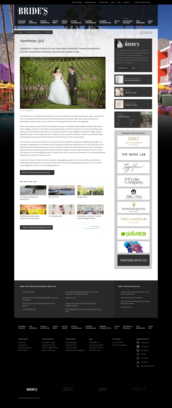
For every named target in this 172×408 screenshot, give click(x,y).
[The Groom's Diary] (103, 389)
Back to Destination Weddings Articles (37, 227)
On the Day (116, 22)
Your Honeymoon (140, 22)
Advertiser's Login (48, 342)
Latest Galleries (71, 348)
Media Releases (71, 342)
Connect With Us (142, 339)
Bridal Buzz (145, 342)
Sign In (134, 68)
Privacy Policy (118, 342)
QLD (130, 122)
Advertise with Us (24, 348)
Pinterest (144, 358)
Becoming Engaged (22, 22)
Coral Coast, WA (29, 292)
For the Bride (55, 22)
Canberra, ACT (70, 298)
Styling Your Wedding (76, 22)
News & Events (103, 2)
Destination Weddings (127, 22)
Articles (48, 32)
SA (117, 125)
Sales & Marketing (48, 350)
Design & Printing (48, 345)
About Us (21, 342)
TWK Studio (29, 110)
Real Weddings (33, 22)
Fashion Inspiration (44, 22)
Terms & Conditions (120, 345)
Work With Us (23, 350)
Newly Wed (150, 22)
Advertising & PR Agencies (75, 350)
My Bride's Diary (77, 2)
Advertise (127, 2)
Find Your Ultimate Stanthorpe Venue (36, 172)
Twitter (143, 354)
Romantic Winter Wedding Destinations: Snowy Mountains (40, 299)
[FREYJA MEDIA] (138, 389)
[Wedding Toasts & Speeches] (68, 389)
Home (20, 32)
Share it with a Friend (92, 229)
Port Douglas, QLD (29, 309)
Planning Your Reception (105, 22)
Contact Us (22, 345)
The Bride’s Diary (32, 11)
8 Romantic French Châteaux (131, 298)
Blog (112, 2)
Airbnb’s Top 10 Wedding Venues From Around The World (135, 293)
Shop (119, 2)
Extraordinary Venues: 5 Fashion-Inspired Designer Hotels (80, 304)
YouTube (144, 362)
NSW (118, 120)
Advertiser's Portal (96, 348)
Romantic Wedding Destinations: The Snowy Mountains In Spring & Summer (81, 293)
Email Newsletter (147, 366)
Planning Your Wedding (90, 22)
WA (130, 125)
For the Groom (64, 22)
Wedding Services (90, 2)
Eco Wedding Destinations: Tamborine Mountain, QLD (83, 310)
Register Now (123, 68)
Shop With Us (94, 342)
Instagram (145, 350)
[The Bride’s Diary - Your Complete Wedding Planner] (32, 389)
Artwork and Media (96, 345)
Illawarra (132, 120)
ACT (118, 122)
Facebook (144, 346)
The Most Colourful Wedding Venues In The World (39, 304)
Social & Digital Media (50, 348)
